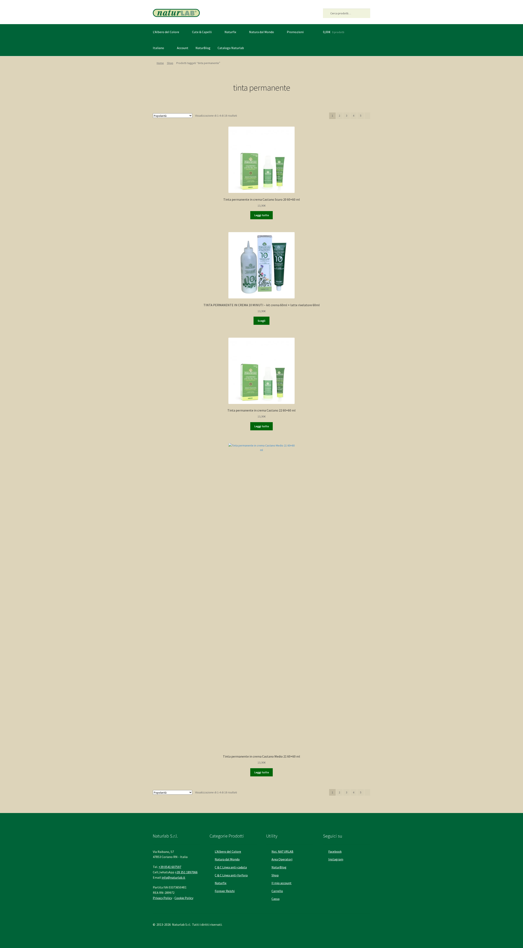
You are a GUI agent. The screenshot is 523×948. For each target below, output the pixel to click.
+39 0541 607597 (170, 867)
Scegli (261, 321)
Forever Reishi (225, 891)
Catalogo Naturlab (231, 48)
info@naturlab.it (173, 877)
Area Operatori (282, 859)
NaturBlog (203, 48)
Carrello (277, 891)
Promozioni (295, 32)
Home (160, 63)
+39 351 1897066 (186, 872)
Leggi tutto (261, 215)
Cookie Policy (183, 898)
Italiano (158, 48)
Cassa (275, 899)
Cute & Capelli (202, 32)
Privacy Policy (162, 898)
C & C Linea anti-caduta (231, 867)
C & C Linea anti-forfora (231, 875)
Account (182, 48)
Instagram (335, 859)
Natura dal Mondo (261, 32)
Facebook (335, 851)
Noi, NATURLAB (282, 851)
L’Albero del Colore (166, 32)
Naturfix (230, 32)
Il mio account (282, 883)
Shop (170, 63)
